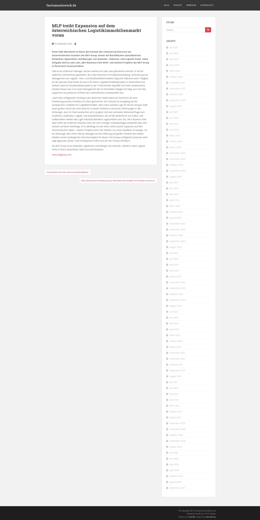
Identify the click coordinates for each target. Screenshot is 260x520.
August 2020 (176, 446)
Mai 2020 (174, 464)
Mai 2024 (174, 194)
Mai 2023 (174, 264)
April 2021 (174, 399)
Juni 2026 (174, 53)
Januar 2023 (175, 276)
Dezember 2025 (177, 82)
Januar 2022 (175, 346)
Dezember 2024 (177, 153)
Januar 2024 (175, 217)
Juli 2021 (174, 382)
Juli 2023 (174, 252)
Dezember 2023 (177, 223)
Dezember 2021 (177, 352)
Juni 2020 (174, 458)
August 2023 (176, 247)
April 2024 (174, 200)
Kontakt (178, 5)
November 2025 (177, 88)
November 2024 (177, 159)
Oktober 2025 (176, 94)
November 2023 (177, 229)
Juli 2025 (174, 112)
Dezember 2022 (177, 282)
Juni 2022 (174, 317)
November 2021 (177, 358)
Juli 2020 (174, 452)
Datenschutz (207, 5)
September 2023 (178, 241)
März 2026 (175, 70)
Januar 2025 (175, 147)
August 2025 (176, 106)
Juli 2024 (174, 182)
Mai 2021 (174, 393)
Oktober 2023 (176, 235)
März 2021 (175, 405)
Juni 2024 (174, 188)
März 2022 (175, 335)
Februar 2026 (176, 76)
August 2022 (176, 305)
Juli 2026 (174, 47)
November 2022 (177, 288)
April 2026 (174, 65)
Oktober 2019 (176, 476)
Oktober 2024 (176, 164)
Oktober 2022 (176, 294)
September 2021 (178, 370)
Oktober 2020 (176, 435)
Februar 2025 (176, 141)
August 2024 (176, 176)
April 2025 (174, 129)
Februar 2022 (176, 341)
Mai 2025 (174, 123)
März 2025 (175, 135)
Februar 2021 (176, 411)
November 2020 (177, 429)
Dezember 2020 (177, 423)
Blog (166, 5)
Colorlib (191, 517)
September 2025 (178, 100)
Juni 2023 (174, 258)
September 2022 (178, 299)
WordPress (211, 517)
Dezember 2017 (177, 487)
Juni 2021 (174, 388)
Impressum (191, 5)
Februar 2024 (176, 211)
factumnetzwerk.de (61, 5)
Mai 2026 (174, 59)
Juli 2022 (174, 311)
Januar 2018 (175, 482)
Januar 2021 (175, 417)
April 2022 (174, 329)
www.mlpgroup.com (61, 154)
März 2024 (175, 206)
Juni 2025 (174, 117)
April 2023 (174, 270)
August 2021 (176, 376)
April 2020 (174, 470)
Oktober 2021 (176, 364)
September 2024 (178, 170)
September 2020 (178, 440)
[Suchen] (208, 29)
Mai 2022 (174, 323)
